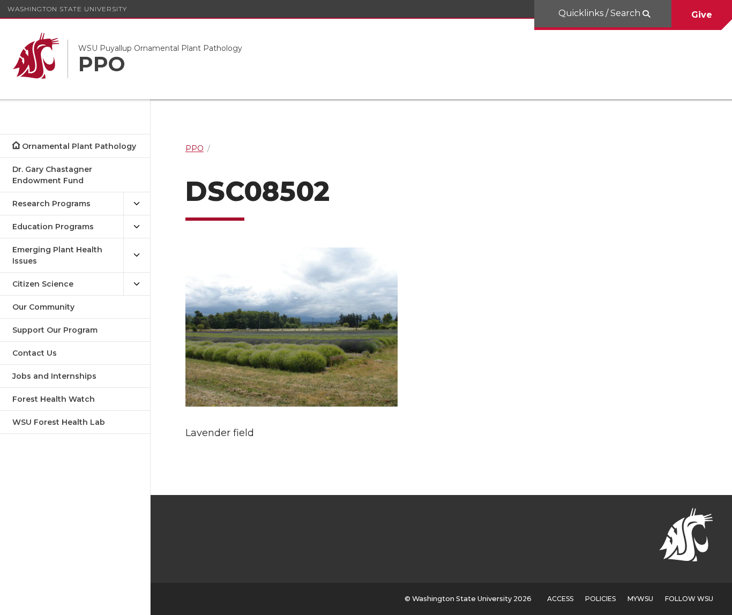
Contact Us (34, 353)
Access (560, 599)
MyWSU (640, 599)
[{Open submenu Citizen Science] (136, 284)
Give (701, 15)
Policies (600, 599)
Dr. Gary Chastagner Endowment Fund (52, 174)
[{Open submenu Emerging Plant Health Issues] (136, 255)
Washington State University (67, 9)
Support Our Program (55, 330)
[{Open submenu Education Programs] (136, 226)
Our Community (43, 307)
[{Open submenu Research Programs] (136, 203)
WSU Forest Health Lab (58, 422)
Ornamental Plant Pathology (79, 146)
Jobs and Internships (54, 376)
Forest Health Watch (53, 399)
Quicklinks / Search (600, 13)
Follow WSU (689, 599)
